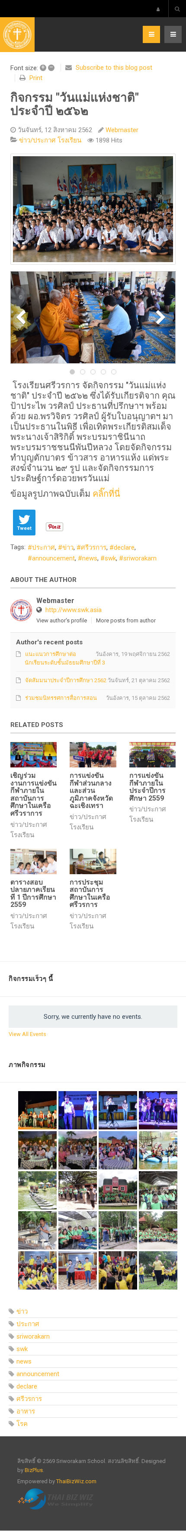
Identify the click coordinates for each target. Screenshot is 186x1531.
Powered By (56, 1499)
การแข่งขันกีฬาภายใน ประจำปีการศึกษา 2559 (147, 786)
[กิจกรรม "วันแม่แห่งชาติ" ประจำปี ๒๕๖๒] (93, 209)
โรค (22, 1424)
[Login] (158, 9)
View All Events (27, 1034)
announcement (53, 558)
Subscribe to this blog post (114, 67)
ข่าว (68, 547)
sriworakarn (140, 558)
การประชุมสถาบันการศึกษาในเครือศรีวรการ (90, 893)
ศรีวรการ (93, 547)
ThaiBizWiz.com (76, 1481)
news (89, 558)
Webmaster (122, 130)
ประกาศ (43, 547)
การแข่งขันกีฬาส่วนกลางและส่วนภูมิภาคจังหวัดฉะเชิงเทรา (91, 790)
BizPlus (34, 1470)
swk (110, 558)
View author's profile (61, 620)
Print (35, 78)
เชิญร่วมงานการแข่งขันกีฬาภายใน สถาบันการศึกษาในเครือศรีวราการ (33, 794)
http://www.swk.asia (73, 610)
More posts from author (126, 620)
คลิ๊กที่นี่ (106, 494)
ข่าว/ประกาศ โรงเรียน (50, 140)
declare (124, 547)
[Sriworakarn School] (17, 34)
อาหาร (25, 1411)
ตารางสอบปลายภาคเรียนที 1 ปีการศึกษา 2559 (33, 893)
